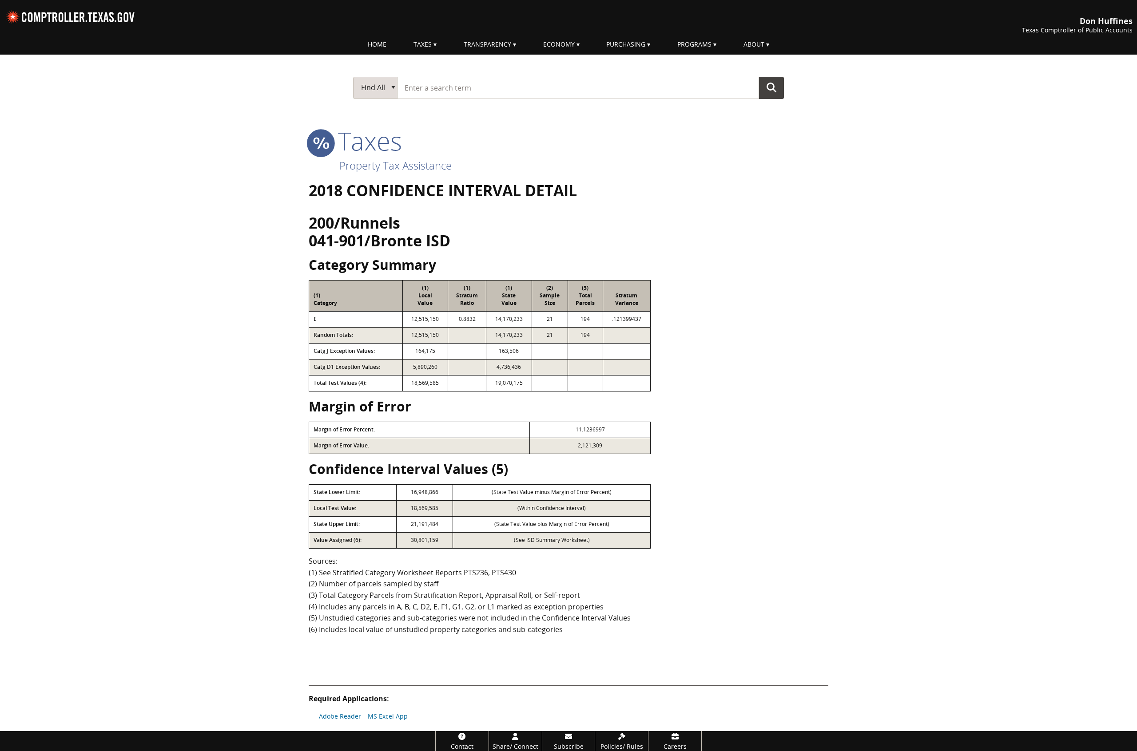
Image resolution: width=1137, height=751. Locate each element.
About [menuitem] (753, 44)
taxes (366, 141)
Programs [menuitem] (694, 44)
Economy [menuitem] (559, 44)
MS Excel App (388, 716)
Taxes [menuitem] (422, 44)
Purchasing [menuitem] (625, 44)
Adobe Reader (340, 716)
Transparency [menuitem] (487, 44)
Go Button (771, 87)
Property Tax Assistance (395, 165)
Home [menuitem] (377, 44)
